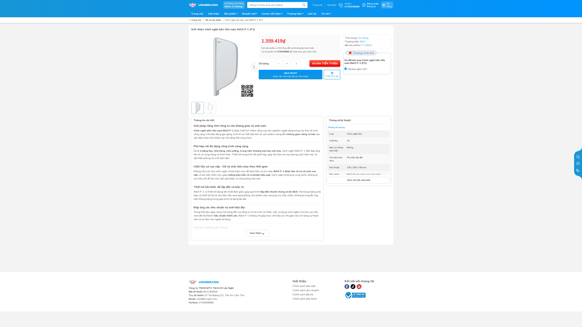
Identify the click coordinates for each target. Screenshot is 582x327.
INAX (226, 130)
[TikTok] (353, 286)
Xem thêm (256, 233)
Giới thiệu (331, 5)
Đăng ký (371, 6)
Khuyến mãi (249, 13)
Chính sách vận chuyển (306, 290)
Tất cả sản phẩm (213, 20)
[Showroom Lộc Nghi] (204, 4)
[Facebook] (347, 286)
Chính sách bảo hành (305, 298)
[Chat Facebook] (578, 163)
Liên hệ (312, 13)
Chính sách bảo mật (304, 285)
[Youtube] (359, 286)
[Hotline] (578, 157)
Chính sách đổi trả (303, 294)
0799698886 (283, 51)
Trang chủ (317, 5)
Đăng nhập (373, 3)
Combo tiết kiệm (271, 13)
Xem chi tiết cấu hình (358, 180)
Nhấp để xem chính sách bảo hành (364, 174)
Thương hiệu (294, 13)
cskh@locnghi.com (206, 298)
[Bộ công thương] (355, 294)
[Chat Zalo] (578, 170)
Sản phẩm (230, 13)
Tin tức (325, 13)
